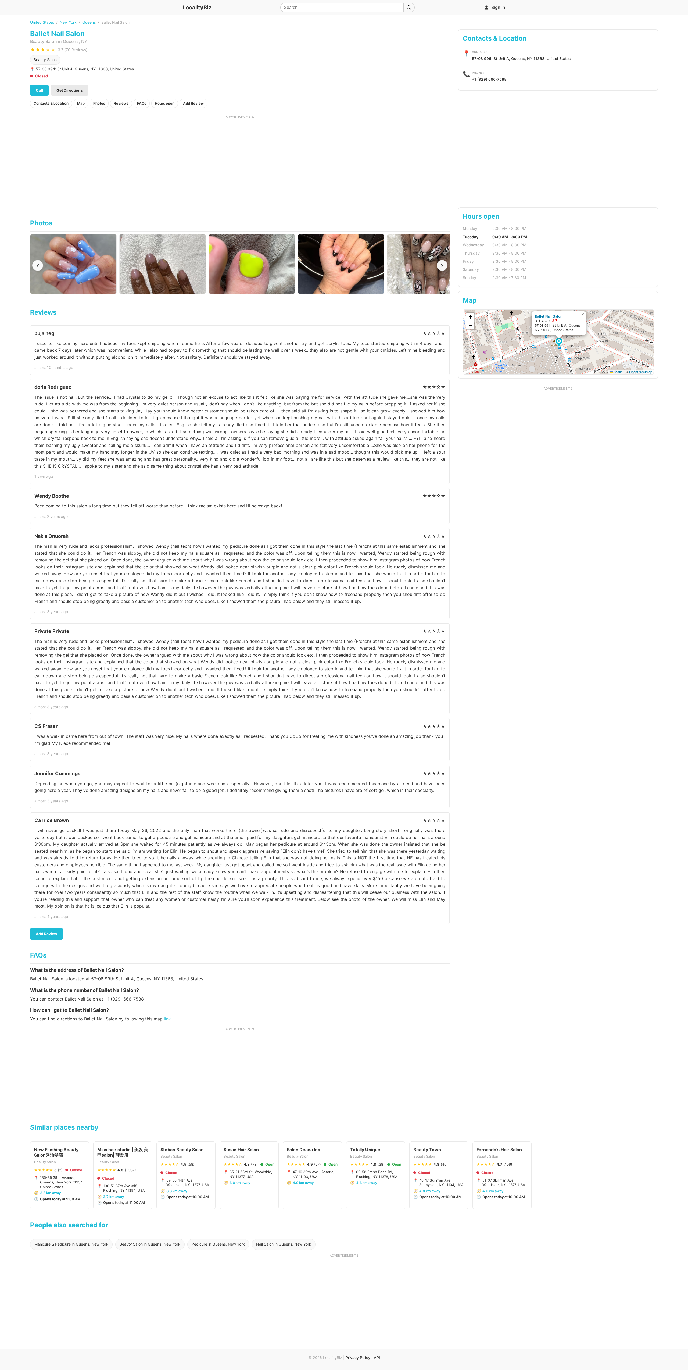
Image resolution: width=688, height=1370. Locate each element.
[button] (559, 342)
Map (81, 103)
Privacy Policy (358, 1357)
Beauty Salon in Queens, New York (150, 1244)
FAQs (141, 103)
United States (42, 22)
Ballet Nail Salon (548, 316)
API (377, 1357)
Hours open (164, 103)
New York (68, 22)
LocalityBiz (197, 7)
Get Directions (69, 90)
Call (39, 90)
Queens (89, 22)
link (167, 1019)
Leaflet (618, 371)
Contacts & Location (51, 103)
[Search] (409, 7)
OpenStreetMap (640, 371)
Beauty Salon (45, 59)
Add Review (193, 103)
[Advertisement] (240, 156)
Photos (99, 103)
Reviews (121, 103)
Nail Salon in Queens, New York (283, 1244)
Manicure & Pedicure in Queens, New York (71, 1244)
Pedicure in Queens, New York (218, 1244)
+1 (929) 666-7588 (489, 79)
